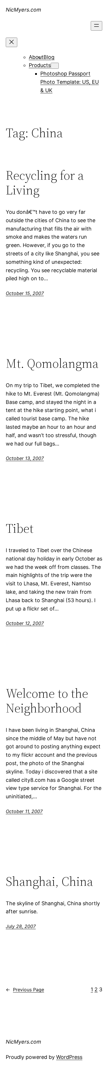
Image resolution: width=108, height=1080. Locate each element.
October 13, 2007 (25, 458)
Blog (48, 57)
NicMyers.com (23, 10)
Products (40, 65)
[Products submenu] (55, 66)
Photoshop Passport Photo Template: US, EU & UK (69, 81)
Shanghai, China (49, 881)
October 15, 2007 (25, 293)
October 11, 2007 (24, 811)
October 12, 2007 (25, 623)
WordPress (69, 1057)
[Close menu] (11, 42)
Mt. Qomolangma (52, 363)
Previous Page (25, 989)
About (36, 57)
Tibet (19, 528)
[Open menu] (96, 26)
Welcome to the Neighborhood (47, 700)
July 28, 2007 (21, 926)
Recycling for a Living (45, 182)
